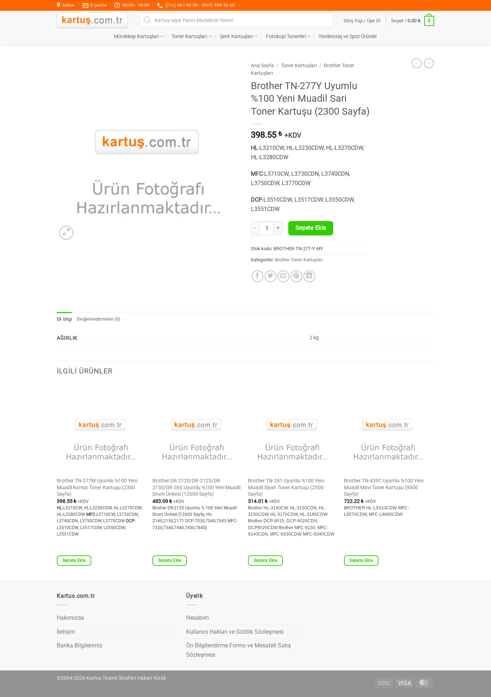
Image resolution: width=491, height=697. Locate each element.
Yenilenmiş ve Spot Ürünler (347, 36)
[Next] (432, 481)
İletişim (66, 631)
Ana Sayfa (262, 65)
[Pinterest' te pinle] (296, 276)
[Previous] (57, 481)
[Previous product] (429, 63)
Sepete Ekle (310, 228)
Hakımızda (70, 617)
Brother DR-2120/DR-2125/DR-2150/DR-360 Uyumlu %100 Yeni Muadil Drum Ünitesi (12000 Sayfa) (196, 487)
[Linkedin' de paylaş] (309, 276)
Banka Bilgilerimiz (79, 645)
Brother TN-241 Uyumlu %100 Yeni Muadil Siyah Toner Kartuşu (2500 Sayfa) (286, 487)
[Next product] (417, 63)
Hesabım (197, 617)
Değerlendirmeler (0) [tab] (98, 319)
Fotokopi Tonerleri (286, 36)
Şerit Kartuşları (236, 36)
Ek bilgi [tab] (64, 319)
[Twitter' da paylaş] (270, 276)
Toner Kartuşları (189, 36)
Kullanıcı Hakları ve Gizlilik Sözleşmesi (235, 631)
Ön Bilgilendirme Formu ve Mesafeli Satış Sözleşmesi (238, 650)
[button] (362, 21)
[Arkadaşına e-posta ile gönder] (283, 276)
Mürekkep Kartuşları (136, 36)
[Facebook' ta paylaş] (257, 276)
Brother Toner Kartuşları (299, 259)
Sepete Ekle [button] (74, 560)
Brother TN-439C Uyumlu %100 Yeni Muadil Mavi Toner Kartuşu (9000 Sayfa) (383, 487)
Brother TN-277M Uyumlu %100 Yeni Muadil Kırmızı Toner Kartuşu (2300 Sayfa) (97, 487)
